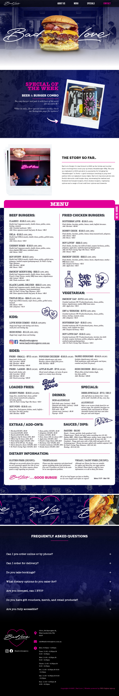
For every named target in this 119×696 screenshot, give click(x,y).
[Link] (12, 3)
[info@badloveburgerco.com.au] (36, 641)
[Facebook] (11, 651)
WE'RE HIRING (117, 212)
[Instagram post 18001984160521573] (45, 510)
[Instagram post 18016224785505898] (74, 510)
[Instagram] (7, 651)
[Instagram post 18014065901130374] (15, 510)
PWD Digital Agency (107, 688)
